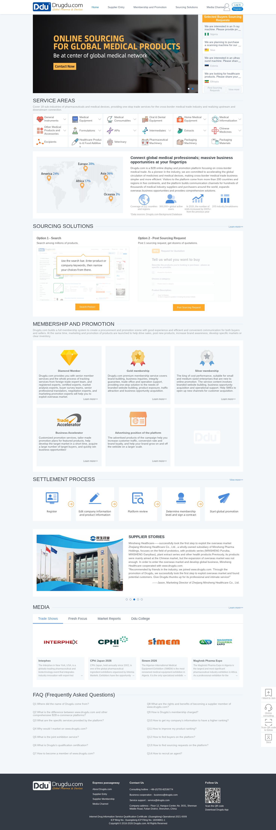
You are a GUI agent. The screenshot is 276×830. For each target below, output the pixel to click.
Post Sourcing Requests (215, 89)
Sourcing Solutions (187, 7)
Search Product (87, 307)
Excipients (50, 141)
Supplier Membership (104, 799)
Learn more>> (236, 226)
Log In (237, 5)
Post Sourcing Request (189, 307)
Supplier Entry (116, 7)
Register (237, 9)
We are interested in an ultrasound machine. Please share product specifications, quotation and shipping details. (222, 44)
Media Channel (216, 7)
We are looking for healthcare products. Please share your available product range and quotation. (222, 59)
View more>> (236, 480)
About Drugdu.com (102, 789)
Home (95, 7)
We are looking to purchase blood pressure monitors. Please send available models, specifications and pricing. (223, 75)
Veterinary (120, 141)
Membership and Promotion (150, 7)
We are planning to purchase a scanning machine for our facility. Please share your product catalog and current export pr (222, 28)
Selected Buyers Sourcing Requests (222, 18)
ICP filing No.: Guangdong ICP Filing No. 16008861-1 (138, 820)
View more (233, 89)
